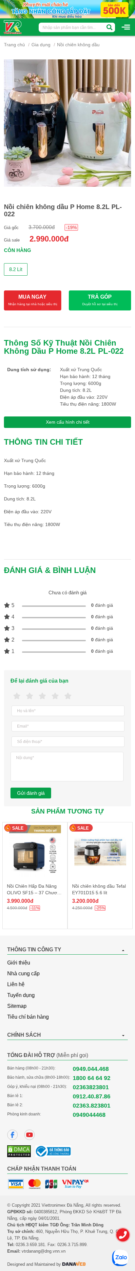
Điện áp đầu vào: (78, 397)
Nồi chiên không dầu (78, 44)
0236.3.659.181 (30, 1244)
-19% (71, 227)
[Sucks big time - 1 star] (16, 696)
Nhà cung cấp (23, 973)
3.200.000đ (85, 901)
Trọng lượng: (74, 383)
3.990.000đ (20, 901)
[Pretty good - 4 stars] (55, 696)
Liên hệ (16, 984)
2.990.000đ (49, 238)
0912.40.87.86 (91, 1096)
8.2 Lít (15, 269)
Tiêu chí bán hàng (28, 1017)
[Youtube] (29, 1135)
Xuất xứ (68, 369)
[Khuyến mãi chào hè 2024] (67, 8)
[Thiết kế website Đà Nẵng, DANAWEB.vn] (74, 1264)
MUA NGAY (32, 300)
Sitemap (17, 1006)
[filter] (109, 27)
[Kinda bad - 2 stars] (29, 696)
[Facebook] (12, 1135)
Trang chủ (14, 44)
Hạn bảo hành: (76, 376)
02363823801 (91, 1087)
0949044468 (89, 1115)
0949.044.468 (91, 1069)
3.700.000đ (42, 227)
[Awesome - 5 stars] (68, 696)
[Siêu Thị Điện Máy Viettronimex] (13, 26)
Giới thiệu (18, 962)
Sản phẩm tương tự (67, 811)
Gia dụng (40, 44)
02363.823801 (91, 1105)
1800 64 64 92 (91, 1078)
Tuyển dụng (21, 995)
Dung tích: (71, 390)
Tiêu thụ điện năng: (80, 404)
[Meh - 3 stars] (42, 696)
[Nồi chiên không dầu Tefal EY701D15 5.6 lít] (100, 851)
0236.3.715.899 (72, 1244)
